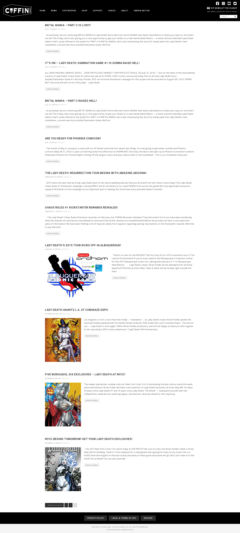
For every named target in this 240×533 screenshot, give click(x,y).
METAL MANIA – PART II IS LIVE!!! (68, 25)
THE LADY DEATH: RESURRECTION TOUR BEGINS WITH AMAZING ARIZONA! (95, 173)
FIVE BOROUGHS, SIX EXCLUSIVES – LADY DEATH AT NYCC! (85, 374)
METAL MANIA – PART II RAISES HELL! (71, 100)
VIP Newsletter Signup (224, 8)
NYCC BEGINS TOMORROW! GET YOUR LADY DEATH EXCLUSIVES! (88, 439)
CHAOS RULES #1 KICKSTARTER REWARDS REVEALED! (81, 207)
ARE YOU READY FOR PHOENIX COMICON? (73, 138)
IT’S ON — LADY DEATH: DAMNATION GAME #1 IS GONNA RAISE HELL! (92, 63)
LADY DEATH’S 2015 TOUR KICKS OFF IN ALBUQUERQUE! (83, 245)
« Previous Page (54, 505)
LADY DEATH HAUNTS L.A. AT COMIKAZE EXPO (76, 309)
